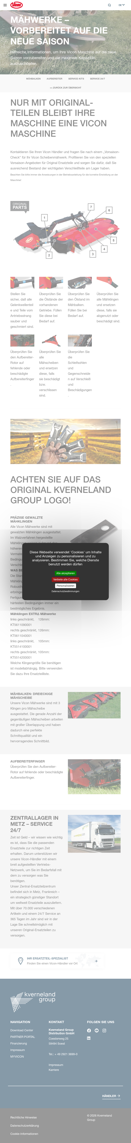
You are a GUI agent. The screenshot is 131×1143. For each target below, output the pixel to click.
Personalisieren (65, 585)
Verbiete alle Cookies (65, 579)
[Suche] (107, 18)
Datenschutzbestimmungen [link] (65, 591)
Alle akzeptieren (65, 573)
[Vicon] (16, 5)
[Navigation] (5, 5)
